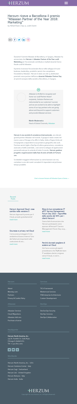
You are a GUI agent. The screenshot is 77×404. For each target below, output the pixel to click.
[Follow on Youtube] (13, 349)
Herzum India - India (15, 379)
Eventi (34, 26)
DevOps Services (46, 314)
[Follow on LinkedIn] (17, 349)
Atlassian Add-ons (14, 317)
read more (13, 220)
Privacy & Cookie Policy (16, 298)
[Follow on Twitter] (9, 349)
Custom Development (48, 298)
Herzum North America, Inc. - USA (20, 363)
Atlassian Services (14, 311)
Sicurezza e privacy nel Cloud (22, 230)
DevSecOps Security (47, 311)
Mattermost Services (48, 292)
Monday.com (13, 292)
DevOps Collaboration (48, 317)
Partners (11, 295)
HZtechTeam (15, 26)
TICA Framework (46, 289)
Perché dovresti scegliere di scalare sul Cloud (53, 243)
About (10, 289)
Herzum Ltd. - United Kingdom (19, 373)
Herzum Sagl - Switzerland (18, 369)
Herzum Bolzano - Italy (16, 376)
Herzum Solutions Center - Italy (19, 366)
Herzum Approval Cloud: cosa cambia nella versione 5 (22, 210)
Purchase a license (14, 321)
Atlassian (51, 123)
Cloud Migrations (14, 314)
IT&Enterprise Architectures (50, 295)
